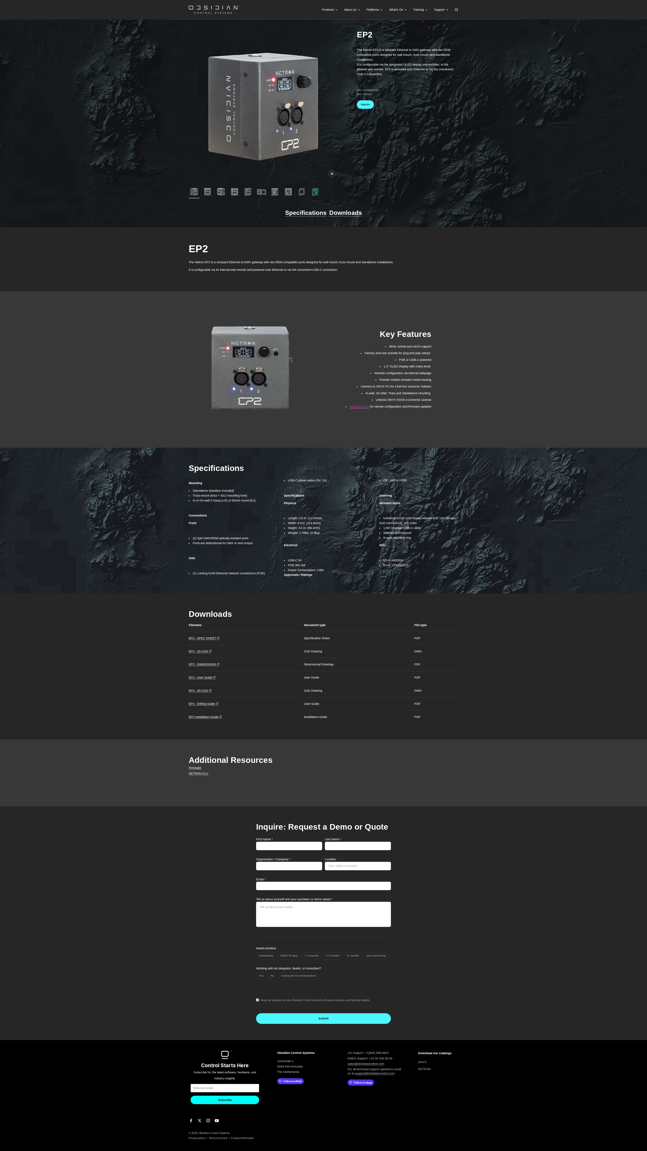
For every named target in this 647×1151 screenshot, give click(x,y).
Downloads (345, 212)
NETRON (424, 1069)
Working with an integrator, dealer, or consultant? (288, 968)
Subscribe (225, 1100)
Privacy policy (197, 1138)
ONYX (422, 1062)
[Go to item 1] (194, 192)
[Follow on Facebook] (191, 1120)
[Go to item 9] (302, 192)
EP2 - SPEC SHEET (203, 638)
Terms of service (218, 1138)
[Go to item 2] (207, 192)
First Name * (264, 839)
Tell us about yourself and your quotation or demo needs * (294, 899)
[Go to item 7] (275, 192)
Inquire (365, 104)
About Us (350, 9)
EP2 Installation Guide (204, 717)
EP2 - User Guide (201, 677)
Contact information (242, 1138)
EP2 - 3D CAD (199, 690)
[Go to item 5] (248, 192)
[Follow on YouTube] (216, 1120)
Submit (323, 1018)
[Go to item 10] (315, 192)
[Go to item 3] (221, 192)
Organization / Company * (273, 859)
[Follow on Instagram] (208, 1120)
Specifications (306, 212)
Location (330, 859)
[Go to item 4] (234, 192)
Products (328, 9)
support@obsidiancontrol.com (375, 1073)
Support (439, 9)
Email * (261, 879)
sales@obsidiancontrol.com (366, 1064)
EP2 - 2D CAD (199, 651)
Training (418, 9)
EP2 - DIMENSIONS (203, 664)
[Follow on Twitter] (199, 1120)
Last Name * (333, 839)
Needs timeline (266, 948)
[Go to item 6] (261, 192)
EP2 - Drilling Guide (202, 704)
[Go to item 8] (288, 192)
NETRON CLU (198, 773)
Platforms (372, 9)
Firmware (195, 768)
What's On (396, 9)
